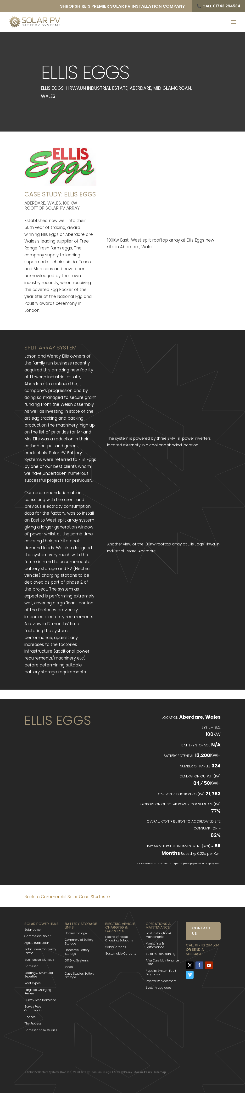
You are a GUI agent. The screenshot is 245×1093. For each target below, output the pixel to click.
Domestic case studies (40, 1030)
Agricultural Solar (36, 943)
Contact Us (201, 931)
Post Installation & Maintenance (158, 935)
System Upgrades (159, 988)
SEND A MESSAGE (195, 951)
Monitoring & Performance (155, 945)
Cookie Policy (143, 1072)
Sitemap (160, 1072)
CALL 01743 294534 (202, 945)
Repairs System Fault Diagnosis (161, 973)
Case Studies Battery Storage (80, 975)
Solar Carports (115, 947)
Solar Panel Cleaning (160, 954)
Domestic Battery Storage (77, 952)
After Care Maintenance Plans (162, 962)
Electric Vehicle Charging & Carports (120, 927)
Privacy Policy (123, 1072)
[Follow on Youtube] (209, 965)
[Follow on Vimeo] (190, 975)
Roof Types (32, 983)
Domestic (31, 966)
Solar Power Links (41, 923)
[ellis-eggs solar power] (163, 537)
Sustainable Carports (120, 953)
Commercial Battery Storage (79, 941)
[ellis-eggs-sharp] (163, 230)
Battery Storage (76, 933)
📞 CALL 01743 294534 (218, 6)
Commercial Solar (37, 936)
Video (69, 967)
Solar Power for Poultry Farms (40, 951)
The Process (33, 1023)
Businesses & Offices (39, 960)
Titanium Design (100, 1072)
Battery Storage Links (81, 925)
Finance (30, 1017)
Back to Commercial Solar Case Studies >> (67, 897)
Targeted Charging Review (37, 992)
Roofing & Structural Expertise (38, 975)
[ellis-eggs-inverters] (163, 428)
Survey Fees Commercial (33, 1008)
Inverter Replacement (161, 981)
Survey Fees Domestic (40, 1000)
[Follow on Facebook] (199, 965)
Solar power (33, 930)
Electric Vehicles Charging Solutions (119, 939)
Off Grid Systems (77, 960)
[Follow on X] (190, 965)
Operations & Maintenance (158, 925)
